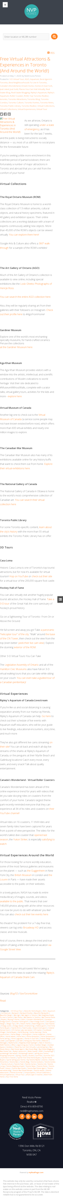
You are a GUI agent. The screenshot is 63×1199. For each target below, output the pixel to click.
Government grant (40, 1028)
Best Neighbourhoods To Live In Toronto (28, 82)
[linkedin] (34, 1116)
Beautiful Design (6, 1015)
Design (2, 1024)
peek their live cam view (31, 643)
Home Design (16, 1034)
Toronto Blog (33, 99)
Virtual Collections (45, 105)
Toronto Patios (42, 1066)
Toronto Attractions (17, 99)
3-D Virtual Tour (16, 79)
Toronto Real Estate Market (23, 1070)
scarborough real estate (8, 1053)
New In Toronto (45, 1043)
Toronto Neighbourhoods (15, 1066)
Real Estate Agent (17, 1049)
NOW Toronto (5, 1045)
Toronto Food (19, 1064)
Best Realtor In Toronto (32, 1017)
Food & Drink (16, 1028)
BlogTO (14, 993)
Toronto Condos (49, 1062)
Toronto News (46, 102)
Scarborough (49, 1051)
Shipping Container (7, 1055)
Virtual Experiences (26, 109)
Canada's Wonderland (10, 85)
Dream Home (27, 85)
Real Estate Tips (6, 1051)
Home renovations (48, 1036)
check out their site (42, 576)
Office (13, 1045)
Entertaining (30, 1026)
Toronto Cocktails (37, 1062)
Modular (45, 1041)
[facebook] (22, 1116)
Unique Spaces (29, 1072)
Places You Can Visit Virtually (32, 89)
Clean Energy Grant (37, 1021)
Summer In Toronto (8, 1058)
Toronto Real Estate (19, 1068)
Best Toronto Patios (48, 1017)
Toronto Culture (16, 102)
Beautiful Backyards (41, 1013)
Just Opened (10, 1041)
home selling (5, 1038)
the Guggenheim (36, 870)
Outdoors (9, 1047)
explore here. (15, 396)
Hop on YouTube (18, 576)
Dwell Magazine (38, 1024)
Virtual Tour (41, 109)
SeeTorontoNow (28, 993)
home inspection (39, 1034)
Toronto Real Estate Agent (36, 1068)
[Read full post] (11, 125)
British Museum (23, 875)
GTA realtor (38, 1030)
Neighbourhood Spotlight (28, 1043)
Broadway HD (31, 927)
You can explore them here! (24, 234)
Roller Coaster (16, 95)
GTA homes (16, 1030)
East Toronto (50, 1024)
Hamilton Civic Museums (13, 669)
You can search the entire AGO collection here (25, 296)
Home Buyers (12, 1032)
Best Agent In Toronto (29, 1015)
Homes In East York (43, 85)
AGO (27, 79)
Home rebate (11, 1036)
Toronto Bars (14, 1062)
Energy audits (6, 1026)
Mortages (3, 1043)
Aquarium (34, 79)
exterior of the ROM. (25, 647)
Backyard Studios (26, 1013)
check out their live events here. (32, 914)
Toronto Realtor (29, 105)
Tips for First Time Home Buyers (29, 1058)
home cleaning (35, 1032)
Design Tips (11, 1024)
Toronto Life (41, 1064)
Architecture (6, 1013)
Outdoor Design (41, 1045)
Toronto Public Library (10, 105)
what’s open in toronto (34, 1075)
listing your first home (32, 1041)
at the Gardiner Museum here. (16, 347)
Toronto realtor (39, 1070)
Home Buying (23, 1032)
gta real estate (27, 1030)
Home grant (27, 1034)
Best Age (17, 1015)
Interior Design (45, 1038)
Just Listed (4, 89)
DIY (17, 1024)
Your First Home (12, 1077)
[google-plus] (28, 1116)
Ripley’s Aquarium (39, 92)
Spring (18, 1055)
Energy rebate (18, 1026)
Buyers (3, 1019)
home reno (21, 1036)
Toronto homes (31, 102)
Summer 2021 (49, 1055)
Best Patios (18, 1017)
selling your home (41, 1053)
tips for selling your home (15, 1060)
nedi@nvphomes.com (31, 1111)
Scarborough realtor (26, 1053)
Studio (24, 1055)
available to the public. (12, 901)
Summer (39, 1055)
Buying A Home (14, 1019)
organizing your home (25, 1045)
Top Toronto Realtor (39, 95)
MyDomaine (13, 1043)
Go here (46, 716)
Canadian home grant (20, 1021)
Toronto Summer (16, 1072)
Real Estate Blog (31, 1049)
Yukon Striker (20, 839)
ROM (26, 95)
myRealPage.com (36, 1172)
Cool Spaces (50, 1021)
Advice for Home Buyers (32, 1011)
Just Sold (14, 89)
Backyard (15, 1013)
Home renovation (33, 1036)
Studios (31, 1055)
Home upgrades (17, 1038)
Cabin (23, 1019)
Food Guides (27, 1028)
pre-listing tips (42, 1047)
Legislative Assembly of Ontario (22, 664)
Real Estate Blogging (20, 92)
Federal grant (41, 1026)
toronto (3, 99)
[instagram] (40, 1116)
